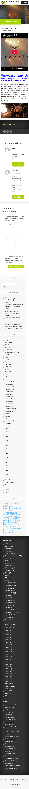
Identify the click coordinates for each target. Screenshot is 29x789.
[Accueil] (3, 2)
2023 (7, 470)
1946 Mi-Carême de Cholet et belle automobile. (12, 313)
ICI (5, 729)
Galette (7, 369)
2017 (7, 455)
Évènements (8, 364)
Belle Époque (9, 345)
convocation (7, 515)
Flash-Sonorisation (10, 739)
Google (4, 131)
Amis (6, 340)
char (10, 510)
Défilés (7, 359)
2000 (7, 426)
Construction (8, 349)
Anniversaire (8, 342)
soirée (12, 531)
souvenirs (8, 532)
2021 (7, 465)
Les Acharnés (9, 712)
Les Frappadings (9, 717)
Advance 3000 (9, 741)
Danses (7, 357)
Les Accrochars (9, 714)
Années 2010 (10, 389)
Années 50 (9, 396)
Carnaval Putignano (10, 753)
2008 (7, 433)
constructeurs (10, 512)
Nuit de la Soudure (10, 421)
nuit (6, 418)
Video (6, 492)
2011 (7, 441)
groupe (11, 521)
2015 (7, 450)
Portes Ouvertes (9, 482)
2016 (7, 453)
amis (5, 506)
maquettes (7, 525)
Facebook (7, 131)
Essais (7, 362)
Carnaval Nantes (9, 763)
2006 (7, 429)
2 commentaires (8, 30)
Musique (7, 416)
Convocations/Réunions (12, 352)
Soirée (7, 489)
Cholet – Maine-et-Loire (11, 705)
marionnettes (16, 525)
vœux (15, 533)
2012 (7, 443)
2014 (7, 448)
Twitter (10, 131)
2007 (7, 431)
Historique (8, 371)
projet (10, 529)
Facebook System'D (10, 727)
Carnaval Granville (10, 748)
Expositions (8, 366)
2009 (7, 436)
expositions (7, 519)
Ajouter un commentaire (17, 164)
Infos (6, 374)
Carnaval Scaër (9, 746)
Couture (7, 354)
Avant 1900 (9, 411)
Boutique (7, 347)
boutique (5, 510)
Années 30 (9, 391)
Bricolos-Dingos (9, 707)
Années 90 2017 (11, 408)
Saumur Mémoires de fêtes (12, 765)
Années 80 (9, 403)
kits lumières (12, 523)
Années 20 (9, 384)
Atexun (18, 784)
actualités (8, 503)
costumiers (15, 515)
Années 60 (9, 399)
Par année (8, 423)
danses (6, 517)
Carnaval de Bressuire (11, 768)
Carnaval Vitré (9, 756)
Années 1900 (10, 382)
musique (6, 527)
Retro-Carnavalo (9, 722)
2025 (7, 475)
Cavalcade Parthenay (11, 761)
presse (5, 529)
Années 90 (9, 406)
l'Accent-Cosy (9, 724)
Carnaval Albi (8, 751)
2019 (7, 460)
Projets (7, 487)
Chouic (7, 744)
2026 (7, 477)
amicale (16, 504)
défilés (12, 517)
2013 (7, 446)
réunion (6, 531)
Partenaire (16, 527)
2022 (7, 467)
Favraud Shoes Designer (12, 731)
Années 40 (9, 394)
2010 (7, 438)
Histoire (17, 521)
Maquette (7, 413)
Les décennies (9, 379)
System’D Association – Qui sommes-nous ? (12, 300)
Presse (7, 485)
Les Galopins (8, 710)
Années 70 (9, 401)
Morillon (7, 734)
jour (6, 376)
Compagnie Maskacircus (12, 719)
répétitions (17, 529)
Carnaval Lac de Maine (11, 758)
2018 (7, 458)
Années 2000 (10, 387)
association (9, 508)
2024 (7, 472)
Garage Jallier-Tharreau (11, 736)
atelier (18, 508)
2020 (7, 463)
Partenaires (8, 480)
